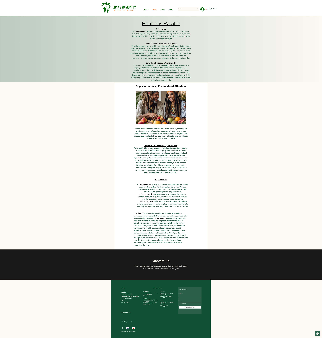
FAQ (123, 300)
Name (180, 301)
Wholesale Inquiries (127, 298)
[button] (214, 9)
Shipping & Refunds (127, 294)
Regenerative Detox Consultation (130, 296)
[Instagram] (123, 328)
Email (180, 293)
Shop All (124, 292)
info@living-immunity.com (170, 269)
